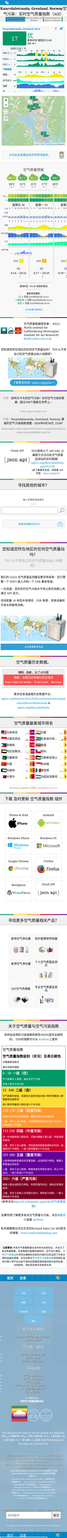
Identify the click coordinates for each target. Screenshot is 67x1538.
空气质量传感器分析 (32, 1360)
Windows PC (48, 838)
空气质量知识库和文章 (33, 1354)
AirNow (43, 1039)
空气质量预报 (33, 1381)
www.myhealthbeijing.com (39, 1233)
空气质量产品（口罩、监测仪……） (33, 1385)
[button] (30, 108)
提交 (56, 1515)
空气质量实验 (33, 1357)
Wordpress (18, 885)
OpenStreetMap (47, 144)
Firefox (48, 861)
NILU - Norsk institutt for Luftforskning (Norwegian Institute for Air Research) (34, 1460)
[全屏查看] (61, 28)
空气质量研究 (33, 1347)
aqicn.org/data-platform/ (33, 707)
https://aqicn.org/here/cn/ (33, 411)
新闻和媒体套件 (33, 1339)
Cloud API (48, 884)
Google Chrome (18, 861)
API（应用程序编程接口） (33, 1388)
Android (48, 815)
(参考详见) (33, 1127)
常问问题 (33, 1368)
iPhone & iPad (18, 815)
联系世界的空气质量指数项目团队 (32, 1336)
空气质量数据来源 (33, 1375)
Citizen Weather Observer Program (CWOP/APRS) (32, 1455)
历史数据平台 (33, 1391)
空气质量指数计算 (33, 1378)
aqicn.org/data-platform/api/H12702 (47, 464)
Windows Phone (18, 838)
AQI (25, 28)
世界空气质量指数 (44, 1258)
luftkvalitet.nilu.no (37, 338)
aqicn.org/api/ (50, 473)
